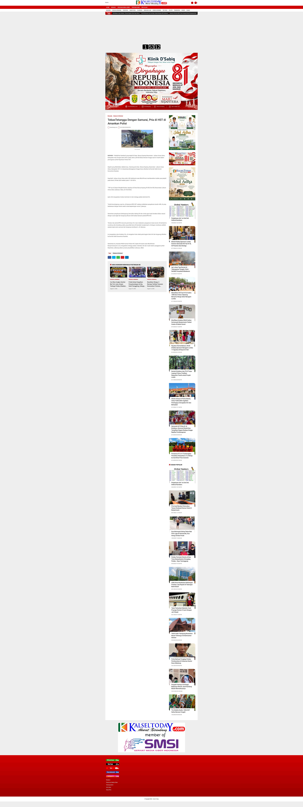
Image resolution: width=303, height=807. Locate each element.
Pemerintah (177, 10)
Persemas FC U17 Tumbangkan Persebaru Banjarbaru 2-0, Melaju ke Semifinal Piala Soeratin (182, 455)
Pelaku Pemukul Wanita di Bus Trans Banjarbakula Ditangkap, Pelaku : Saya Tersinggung (181, 559)
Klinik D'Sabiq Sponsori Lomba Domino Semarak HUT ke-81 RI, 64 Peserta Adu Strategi (181, 243)
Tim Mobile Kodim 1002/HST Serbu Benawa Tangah (180, 711)
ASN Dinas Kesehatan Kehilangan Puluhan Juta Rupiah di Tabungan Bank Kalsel (182, 584)
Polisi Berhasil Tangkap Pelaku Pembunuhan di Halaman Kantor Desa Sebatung (181, 661)
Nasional (108, 10)
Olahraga (139, 10)
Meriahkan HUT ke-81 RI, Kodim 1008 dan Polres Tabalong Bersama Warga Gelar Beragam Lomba (181, 296)
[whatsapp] (118, 257)
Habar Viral (133, 10)
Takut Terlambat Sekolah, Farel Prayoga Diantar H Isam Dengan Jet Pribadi (181, 610)
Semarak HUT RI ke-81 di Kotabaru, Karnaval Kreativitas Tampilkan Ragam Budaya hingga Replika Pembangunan (182, 429)
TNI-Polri (165, 10)
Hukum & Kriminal (116, 10)
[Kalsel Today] (151, 4)
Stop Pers (108, 789)
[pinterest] (122, 257)
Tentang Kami (136, 7)
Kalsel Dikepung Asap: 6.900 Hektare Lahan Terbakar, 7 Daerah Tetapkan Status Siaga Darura (150, 13)
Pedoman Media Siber (124, 7)
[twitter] (114, 257)
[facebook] (109, 257)
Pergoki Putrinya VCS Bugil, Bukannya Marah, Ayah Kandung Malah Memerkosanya (181, 686)
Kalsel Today (156, 799)
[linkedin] (127, 257)
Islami (188, 10)
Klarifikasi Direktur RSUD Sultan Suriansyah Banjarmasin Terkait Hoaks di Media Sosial (181, 322)
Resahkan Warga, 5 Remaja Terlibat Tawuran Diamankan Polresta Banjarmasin (155, 284)
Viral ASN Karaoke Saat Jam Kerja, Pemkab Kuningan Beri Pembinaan (183, 13)
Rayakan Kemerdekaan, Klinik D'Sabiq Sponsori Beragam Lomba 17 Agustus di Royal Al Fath (182, 348)
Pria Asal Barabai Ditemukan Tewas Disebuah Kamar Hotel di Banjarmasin (181, 508)
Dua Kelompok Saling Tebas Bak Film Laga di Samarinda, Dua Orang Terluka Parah (181, 533)
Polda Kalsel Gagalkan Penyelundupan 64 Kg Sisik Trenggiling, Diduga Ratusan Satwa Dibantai (136, 284)
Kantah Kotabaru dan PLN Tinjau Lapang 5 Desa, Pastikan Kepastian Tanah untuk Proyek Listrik (181, 374)
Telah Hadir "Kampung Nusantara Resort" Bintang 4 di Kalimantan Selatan (182, 635)
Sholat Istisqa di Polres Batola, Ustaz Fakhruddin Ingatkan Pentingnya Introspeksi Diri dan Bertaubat (181, 402)
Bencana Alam (147, 10)
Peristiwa (125, 10)
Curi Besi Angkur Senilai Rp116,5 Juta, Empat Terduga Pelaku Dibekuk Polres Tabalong (117, 284)
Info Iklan (144, 7)
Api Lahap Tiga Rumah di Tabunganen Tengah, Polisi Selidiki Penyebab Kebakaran (180, 269)
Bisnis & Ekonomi (157, 10)
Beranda (110, 116)
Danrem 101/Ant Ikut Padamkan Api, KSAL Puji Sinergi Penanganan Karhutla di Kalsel (114, 13)
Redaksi (113, 7)
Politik (170, 10)
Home (107, 7)
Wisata (183, 10)
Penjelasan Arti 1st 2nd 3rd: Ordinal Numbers (180, 219)
